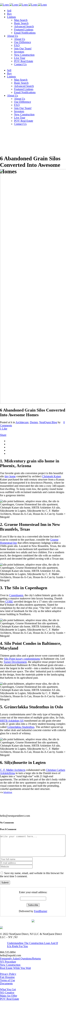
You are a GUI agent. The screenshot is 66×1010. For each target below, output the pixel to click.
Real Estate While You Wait (15, 967)
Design (34, 422)
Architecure (22, 422)
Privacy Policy (8, 973)
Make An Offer (8, 995)
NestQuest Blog (48, 422)
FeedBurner (40, 911)
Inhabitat (8, 792)
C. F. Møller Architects (12, 769)
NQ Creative (7, 992)
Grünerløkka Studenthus (20, 726)
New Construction (10, 964)
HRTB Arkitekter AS (12, 720)
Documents (6, 983)
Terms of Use (7, 980)
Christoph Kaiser (51, 476)
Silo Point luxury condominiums (22, 658)
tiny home (10, 476)
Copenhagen (16, 595)
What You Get (8, 989)
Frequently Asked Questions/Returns (20, 958)
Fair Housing (7, 977)
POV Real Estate (9, 998)
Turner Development (15, 661)
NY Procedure (8, 961)
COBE (9, 601)
